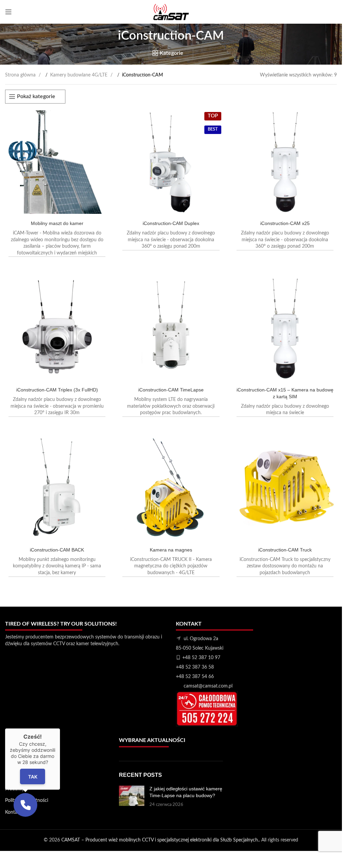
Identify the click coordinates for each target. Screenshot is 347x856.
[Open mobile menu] (8, 12)
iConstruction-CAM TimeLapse (171, 389)
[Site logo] (171, 11)
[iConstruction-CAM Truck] (285, 488)
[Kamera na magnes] (171, 488)
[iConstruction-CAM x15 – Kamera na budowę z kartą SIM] (285, 328)
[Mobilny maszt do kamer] (57, 162)
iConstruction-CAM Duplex (171, 223)
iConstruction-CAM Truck (285, 550)
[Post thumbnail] (131, 797)
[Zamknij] (60, 728)
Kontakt (13, 812)
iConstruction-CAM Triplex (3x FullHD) (57, 389)
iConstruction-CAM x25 (285, 223)
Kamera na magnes (171, 550)
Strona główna (21, 75)
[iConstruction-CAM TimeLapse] (171, 328)
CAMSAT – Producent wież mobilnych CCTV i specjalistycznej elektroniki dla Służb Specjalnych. (160, 840)
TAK (32, 776)
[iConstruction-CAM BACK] (57, 488)
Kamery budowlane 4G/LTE (79, 75)
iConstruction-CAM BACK (57, 550)
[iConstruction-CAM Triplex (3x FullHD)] (57, 328)
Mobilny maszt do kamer (57, 223)
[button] (25, 805)
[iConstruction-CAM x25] (285, 162)
